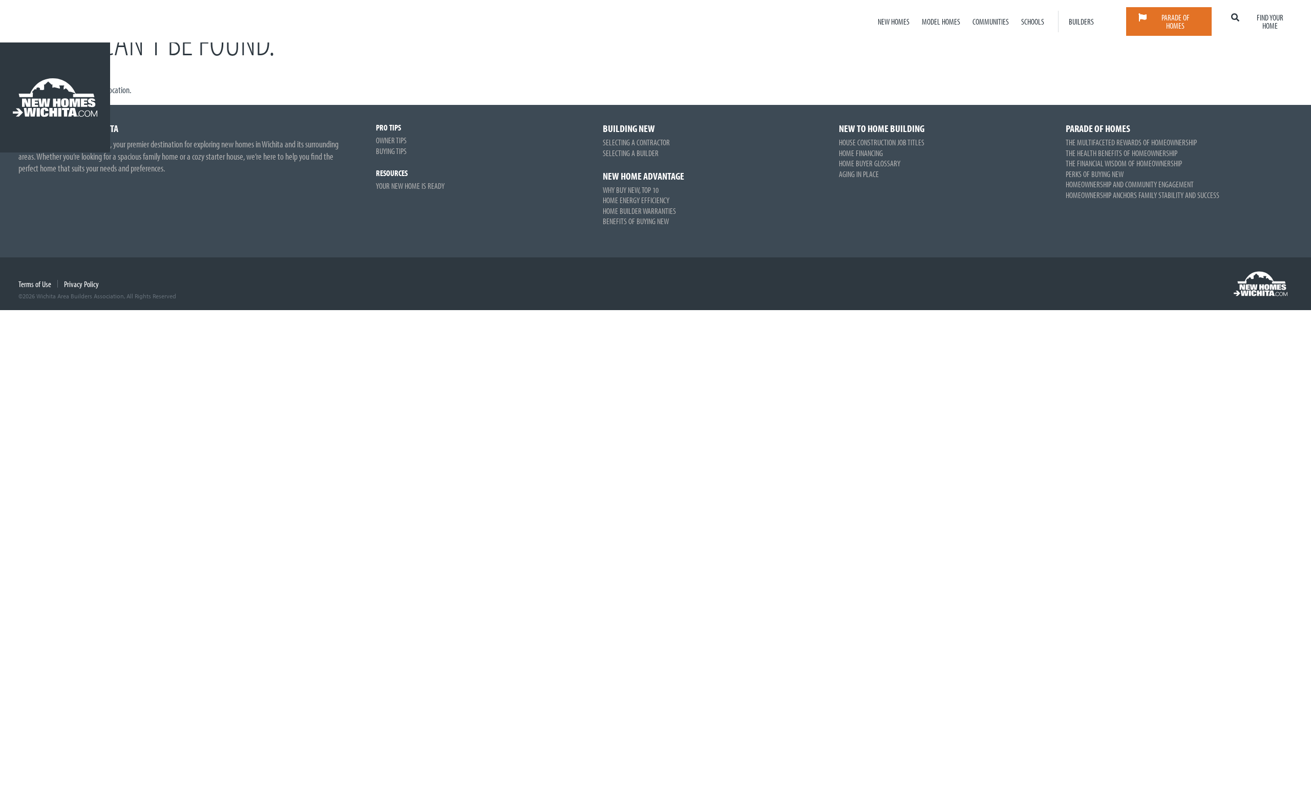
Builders (1081, 21)
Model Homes (941, 21)
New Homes (894, 21)
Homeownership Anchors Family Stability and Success (1142, 195)
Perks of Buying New (1095, 174)
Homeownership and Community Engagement (1130, 184)
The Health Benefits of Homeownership (1121, 153)
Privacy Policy (81, 284)
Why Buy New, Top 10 (631, 190)
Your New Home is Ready (410, 186)
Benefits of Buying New (636, 221)
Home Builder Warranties (639, 211)
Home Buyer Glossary (869, 163)
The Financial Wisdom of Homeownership (1124, 163)
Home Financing (861, 153)
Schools (1032, 21)
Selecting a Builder (631, 153)
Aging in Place (859, 174)
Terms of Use (34, 284)
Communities (990, 21)
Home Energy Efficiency (636, 200)
